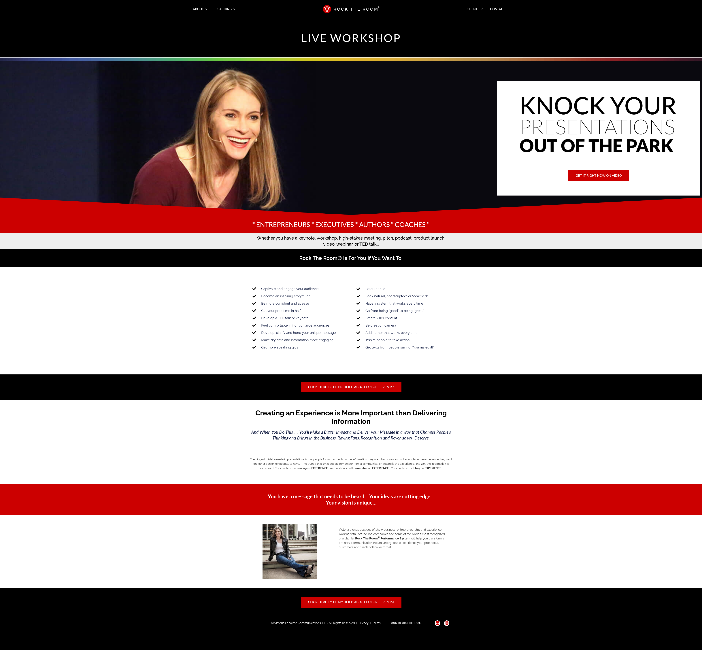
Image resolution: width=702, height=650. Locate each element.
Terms (377, 623)
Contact (497, 9)
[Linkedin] (437, 623)
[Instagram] (446, 623)
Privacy (364, 623)
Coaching (223, 9)
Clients (473, 9)
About (198, 9)
